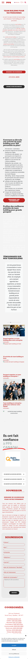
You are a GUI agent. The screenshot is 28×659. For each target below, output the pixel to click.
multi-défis (18, 28)
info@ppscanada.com (14, 618)
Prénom (6, 542)
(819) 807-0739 (18, 624)
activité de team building (8, 44)
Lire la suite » (6, 342)
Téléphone (7, 557)
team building (18, 24)
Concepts (9, 17)
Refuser (14, 649)
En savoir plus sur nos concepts (13, 479)
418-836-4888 (14, 77)
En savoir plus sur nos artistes (12, 474)
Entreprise (7, 552)
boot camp (15, 30)
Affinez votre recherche (14, 86)
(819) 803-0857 (18, 626)
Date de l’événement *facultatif (13, 567)
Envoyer (14, 592)
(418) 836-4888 (16, 620)
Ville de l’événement (10, 572)
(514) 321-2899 (17, 622)
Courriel (6, 562)
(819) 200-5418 (17, 628)
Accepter (14, 645)
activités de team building (10, 37)
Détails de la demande (11, 577)
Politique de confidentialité (14, 657)
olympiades (10, 30)
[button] (26, 635)
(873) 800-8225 (17, 630)
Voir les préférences (14, 653)
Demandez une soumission (14, 71)
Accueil (4, 17)
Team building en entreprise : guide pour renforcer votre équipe (12, 404)
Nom (5, 547)
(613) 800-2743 (16, 632)
